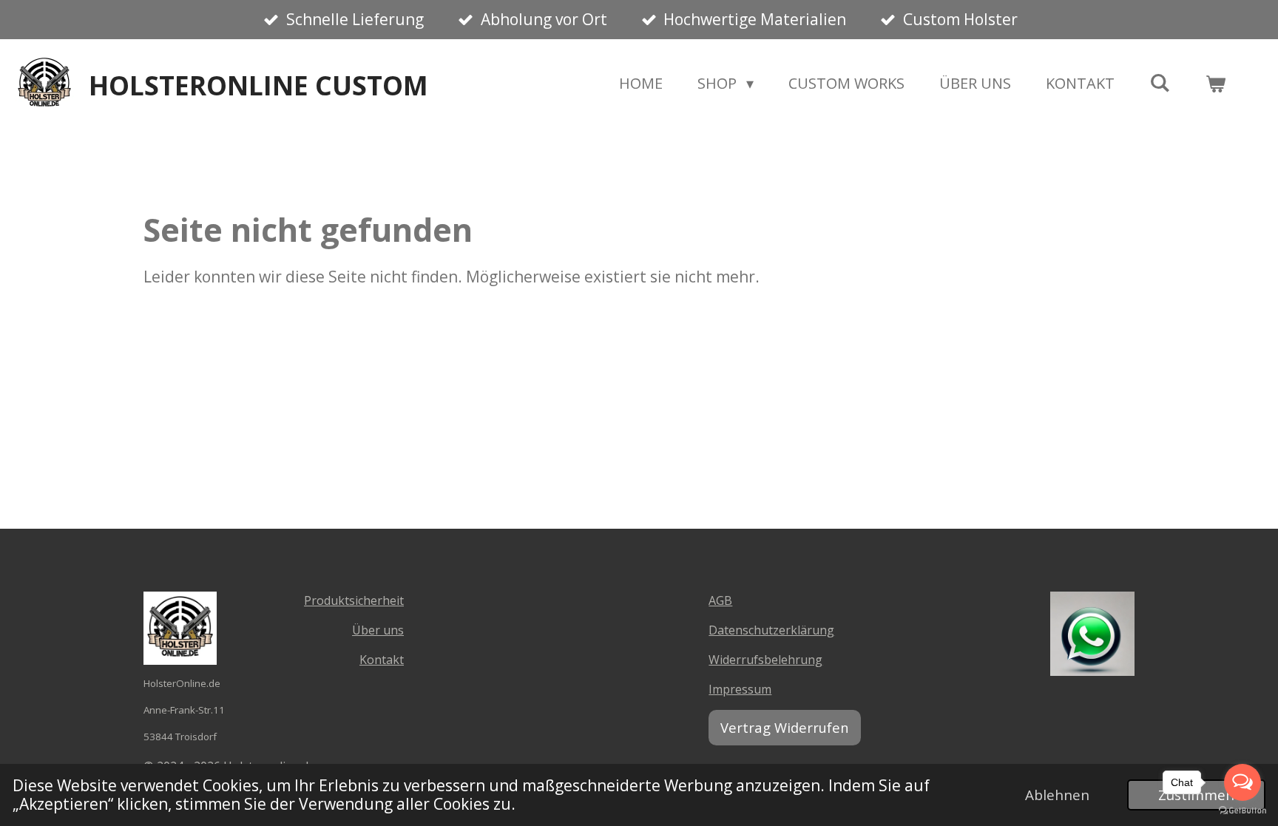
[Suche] (1159, 82)
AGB (720, 600)
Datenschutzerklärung (771, 630)
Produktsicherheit (354, 600)
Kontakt (381, 659)
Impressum (740, 689)
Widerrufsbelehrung (765, 659)
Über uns (378, 630)
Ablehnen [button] (1057, 795)
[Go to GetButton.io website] (1242, 811)
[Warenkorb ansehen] (1215, 83)
